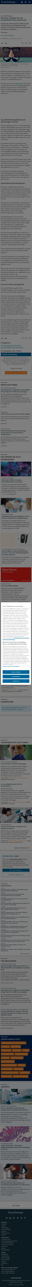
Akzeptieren (16, 681)
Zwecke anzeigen (16, 672)
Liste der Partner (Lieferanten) (11, 666)
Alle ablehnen (16, 676)
